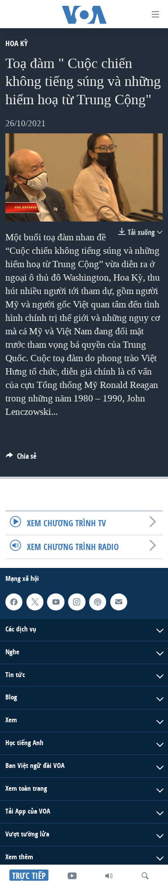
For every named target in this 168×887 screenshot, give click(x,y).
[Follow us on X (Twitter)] (34, 601)
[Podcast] (97, 601)
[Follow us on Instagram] (76, 601)
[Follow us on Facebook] (13, 601)
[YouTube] (72, 876)
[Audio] (108, 876)
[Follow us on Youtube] (55, 601)
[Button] (21, 458)
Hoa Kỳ (16, 43)
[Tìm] (145, 876)
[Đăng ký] (118, 601)
